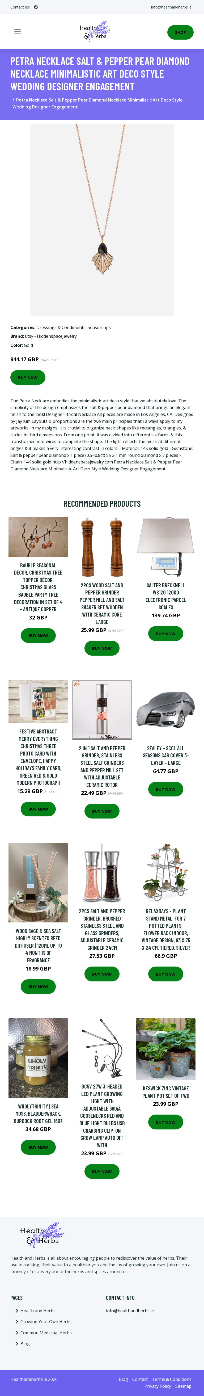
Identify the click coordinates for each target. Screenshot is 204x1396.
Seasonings (99, 327)
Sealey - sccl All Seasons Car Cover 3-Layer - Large (166, 755)
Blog (25, 1344)
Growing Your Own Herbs (45, 1322)
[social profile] (36, 7)
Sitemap (183, 1386)
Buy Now (28, 377)
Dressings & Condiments (61, 327)
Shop (180, 32)
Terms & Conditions (172, 1379)
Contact (140, 1379)
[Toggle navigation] (17, 32)
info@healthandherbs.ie (171, 7)
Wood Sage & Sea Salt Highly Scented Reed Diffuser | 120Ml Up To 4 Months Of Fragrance (38, 945)
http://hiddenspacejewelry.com (82, 462)
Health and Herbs (38, 1311)
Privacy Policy (157, 1386)
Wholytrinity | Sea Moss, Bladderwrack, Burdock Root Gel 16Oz (38, 1113)
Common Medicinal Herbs (46, 1333)
